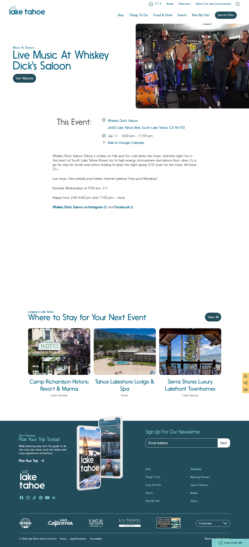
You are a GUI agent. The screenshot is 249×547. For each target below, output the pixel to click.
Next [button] (223, 443)
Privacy (63, 538)
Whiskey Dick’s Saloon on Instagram (78, 207)
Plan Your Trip (28, 460)
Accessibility (96, 538)
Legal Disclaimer (78, 538)
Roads (170, 3)
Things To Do (138, 15)
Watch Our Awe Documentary (213, 3)
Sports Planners (200, 485)
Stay (121, 15)
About (194, 501)
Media (194, 493)
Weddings (196, 469)
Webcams (184, 3)
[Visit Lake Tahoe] (27, 10)
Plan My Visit (201, 15)
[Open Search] (238, 4)
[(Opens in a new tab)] (21, 498)
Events (182, 15)
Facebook (122, 207)
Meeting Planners (200, 477)
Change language (206, 528)
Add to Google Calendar (126, 143)
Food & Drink (162, 15)
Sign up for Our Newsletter (173, 432)
